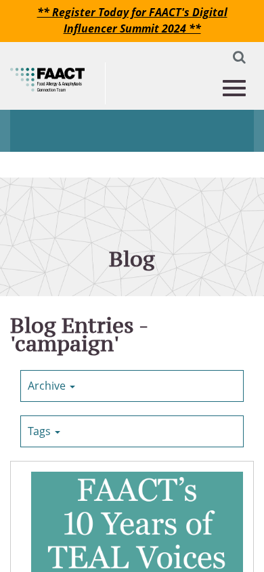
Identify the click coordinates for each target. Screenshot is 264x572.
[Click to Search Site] (236, 59)
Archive (48, 385)
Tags (40, 431)
